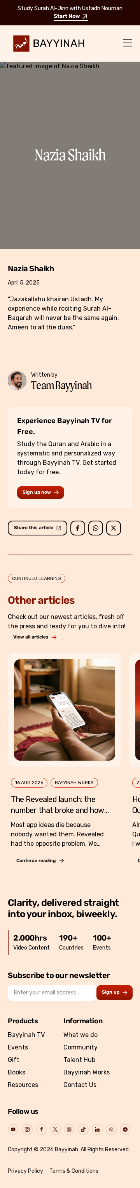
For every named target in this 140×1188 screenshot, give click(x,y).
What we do (80, 1035)
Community (80, 1047)
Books (16, 1072)
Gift (13, 1060)
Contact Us (79, 1084)
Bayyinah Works (86, 1072)
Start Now (67, 17)
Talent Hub (79, 1060)
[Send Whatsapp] (95, 528)
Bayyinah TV (26, 1035)
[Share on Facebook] (77, 528)
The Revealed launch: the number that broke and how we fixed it (57, 810)
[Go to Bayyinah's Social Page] (13, 1129)
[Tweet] (113, 528)
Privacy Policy (25, 1171)
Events (18, 1047)
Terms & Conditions (73, 1171)
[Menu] (127, 43)
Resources (23, 1084)
